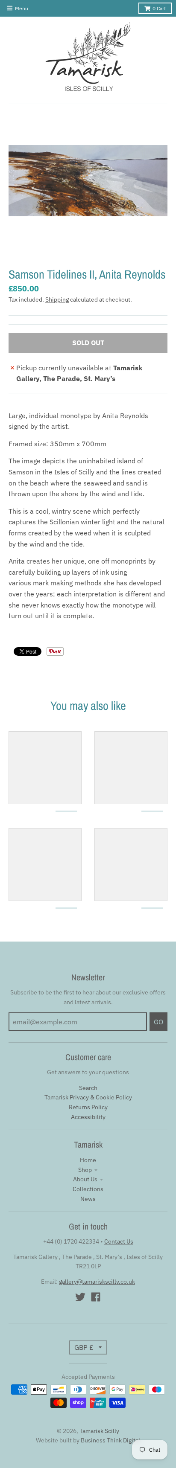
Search (88, 1088)
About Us (85, 1179)
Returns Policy (88, 1107)
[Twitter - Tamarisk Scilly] (80, 1297)
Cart (159, 8)
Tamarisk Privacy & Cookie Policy (88, 1097)
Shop (85, 1170)
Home (88, 1160)
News (88, 1199)
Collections (88, 1189)
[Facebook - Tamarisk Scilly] (96, 1297)
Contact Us (118, 1241)
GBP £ (84, 1347)
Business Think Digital (110, 1440)
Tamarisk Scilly (99, 1431)
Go (158, 1021)
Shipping (57, 299)
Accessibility (88, 1117)
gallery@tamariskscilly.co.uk (97, 1281)
